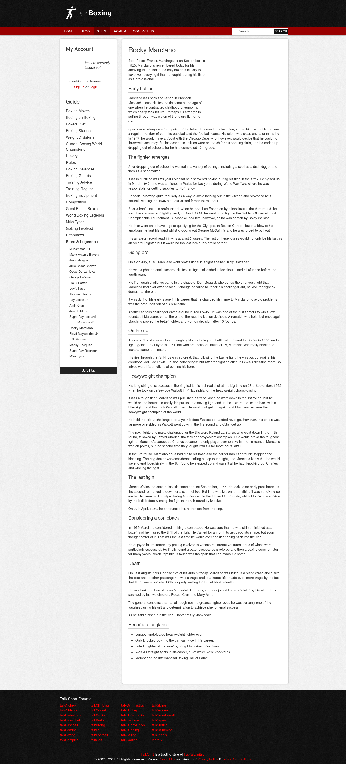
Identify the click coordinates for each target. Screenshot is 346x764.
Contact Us (143, 31)
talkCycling (99, 715)
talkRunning (130, 730)
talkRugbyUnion (133, 725)
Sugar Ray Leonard (82, 316)
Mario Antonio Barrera (84, 254)
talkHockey (129, 710)
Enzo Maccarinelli (81, 322)
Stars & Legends (81, 241)
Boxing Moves (78, 110)
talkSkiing (159, 705)
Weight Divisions (80, 137)
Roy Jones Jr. (78, 299)
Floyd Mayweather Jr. (84, 333)
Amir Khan (76, 305)
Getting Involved (79, 228)
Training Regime (80, 188)
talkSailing (128, 734)
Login (93, 87)
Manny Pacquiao (80, 345)
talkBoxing (67, 734)
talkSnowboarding (165, 715)
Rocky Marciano (81, 328)
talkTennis (159, 734)
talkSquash (160, 720)
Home (69, 31)
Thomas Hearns (80, 294)
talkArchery (68, 705)
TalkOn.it (147, 754)
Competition (76, 202)
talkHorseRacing (133, 715)
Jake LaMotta (78, 311)
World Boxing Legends (85, 215)
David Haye (77, 288)
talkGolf (96, 739)
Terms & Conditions (236, 759)
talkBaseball (69, 725)
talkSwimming (162, 730)
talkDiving (98, 725)
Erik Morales (78, 339)
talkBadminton (70, 715)
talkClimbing (100, 705)
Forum (120, 31)
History (72, 155)
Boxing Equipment (81, 195)
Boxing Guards (78, 175)
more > (157, 739)
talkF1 (95, 730)
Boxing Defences (80, 169)
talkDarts (97, 720)
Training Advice (79, 182)
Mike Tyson (75, 221)
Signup (79, 87)
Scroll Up (88, 370)
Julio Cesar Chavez (82, 265)
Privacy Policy (207, 759)
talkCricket (98, 710)
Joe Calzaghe (78, 260)
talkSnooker (160, 710)
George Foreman (80, 277)
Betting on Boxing (81, 117)
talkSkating (129, 739)
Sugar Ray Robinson (83, 350)
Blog (85, 31)
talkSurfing (160, 725)
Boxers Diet (75, 124)
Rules (71, 162)
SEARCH (281, 31)
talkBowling (68, 730)
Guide (102, 31)
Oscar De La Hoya (82, 271)
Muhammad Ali (79, 249)
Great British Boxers (82, 208)
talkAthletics (69, 710)
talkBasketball (70, 720)
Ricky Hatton (78, 282)
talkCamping (69, 739)
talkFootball (99, 734)
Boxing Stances (79, 130)
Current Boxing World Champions (84, 146)
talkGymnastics (132, 705)
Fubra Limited (194, 754)
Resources (75, 235)
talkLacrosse (130, 720)
